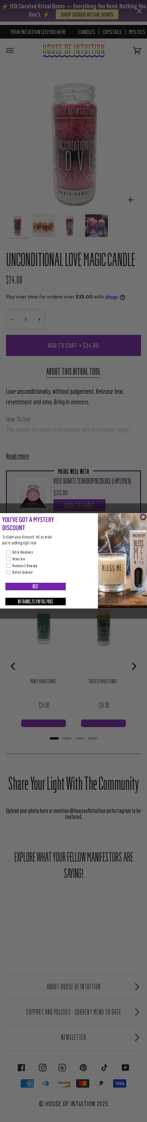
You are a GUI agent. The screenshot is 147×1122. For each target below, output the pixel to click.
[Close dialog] (143, 517)
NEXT (35, 586)
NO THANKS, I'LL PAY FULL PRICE (35, 602)
